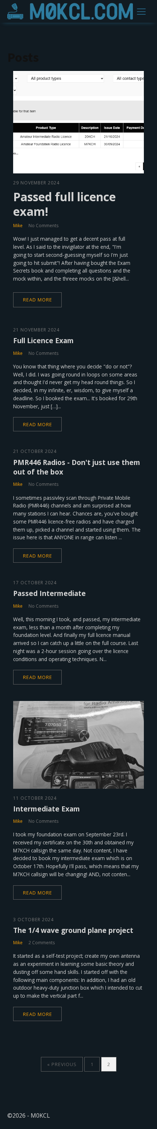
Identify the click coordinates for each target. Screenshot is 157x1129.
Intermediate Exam (46, 809)
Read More (37, 299)
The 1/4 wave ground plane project (73, 930)
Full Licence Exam (43, 340)
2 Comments (41, 942)
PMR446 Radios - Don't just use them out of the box (76, 467)
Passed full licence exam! (64, 204)
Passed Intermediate (49, 593)
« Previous (62, 1064)
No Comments (43, 225)
